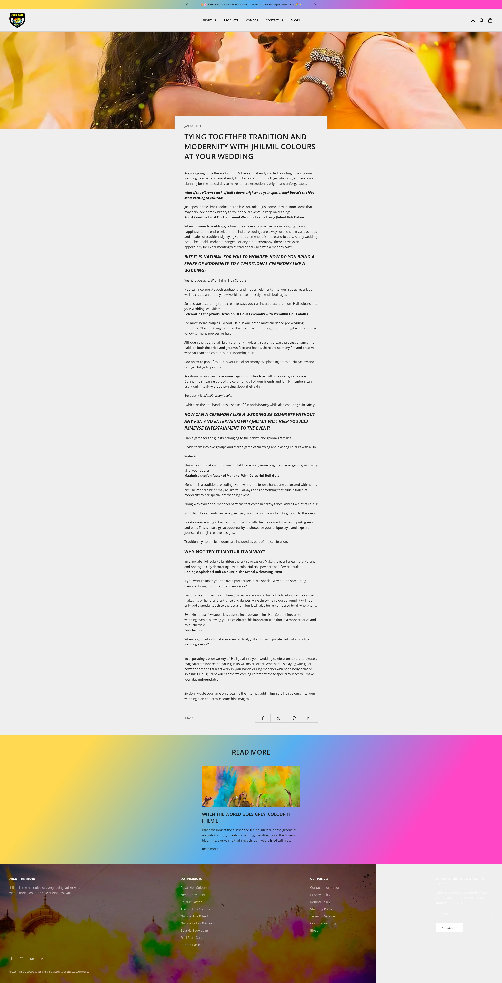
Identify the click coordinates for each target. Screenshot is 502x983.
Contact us (274, 20)
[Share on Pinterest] (294, 718)
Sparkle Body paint (194, 930)
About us (209, 20)
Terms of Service (322, 916)
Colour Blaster (191, 902)
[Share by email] (310, 718)
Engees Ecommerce (78, 971)
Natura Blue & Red (194, 916)
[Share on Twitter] (278, 718)
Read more (210, 849)
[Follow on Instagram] (22, 959)
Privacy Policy (320, 895)
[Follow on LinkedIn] (42, 959)
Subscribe (449, 928)
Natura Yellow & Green (197, 923)
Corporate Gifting (323, 923)
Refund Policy (320, 902)
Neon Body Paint (193, 895)
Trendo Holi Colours (195, 909)
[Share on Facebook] (262, 718)
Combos (252, 20)
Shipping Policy (321, 909)
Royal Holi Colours (194, 887)
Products (231, 20)
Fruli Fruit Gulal (192, 937)
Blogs (295, 20)
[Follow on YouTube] (32, 959)
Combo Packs (191, 945)
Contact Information (325, 887)
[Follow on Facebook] (11, 959)
